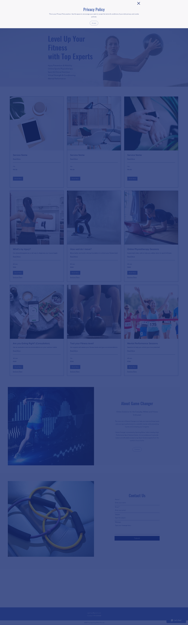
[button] (138, 3)
